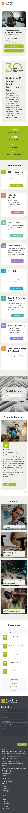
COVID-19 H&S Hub (7, 781)
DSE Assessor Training (15, 662)
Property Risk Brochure (15, 671)
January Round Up (14, 637)
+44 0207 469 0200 (7, 771)
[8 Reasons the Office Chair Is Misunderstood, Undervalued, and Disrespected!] (14, 545)
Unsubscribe (5, 791)
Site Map (4, 798)
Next (24, 493)
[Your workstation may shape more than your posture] (14, 517)
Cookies (4, 799)
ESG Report (5, 806)
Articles (4, 785)
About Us (4, 783)
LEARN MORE (9, 481)
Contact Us (5, 788)
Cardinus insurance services (16, 645)
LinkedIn (4, 775)
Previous (4, 493)
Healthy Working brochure (16, 654)
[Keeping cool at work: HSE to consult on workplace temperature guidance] (14, 601)
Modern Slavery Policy (7, 805)
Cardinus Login (6, 790)
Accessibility (5, 801)
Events (4, 786)
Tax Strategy (5, 808)
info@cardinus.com (6, 773)
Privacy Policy (5, 803)
